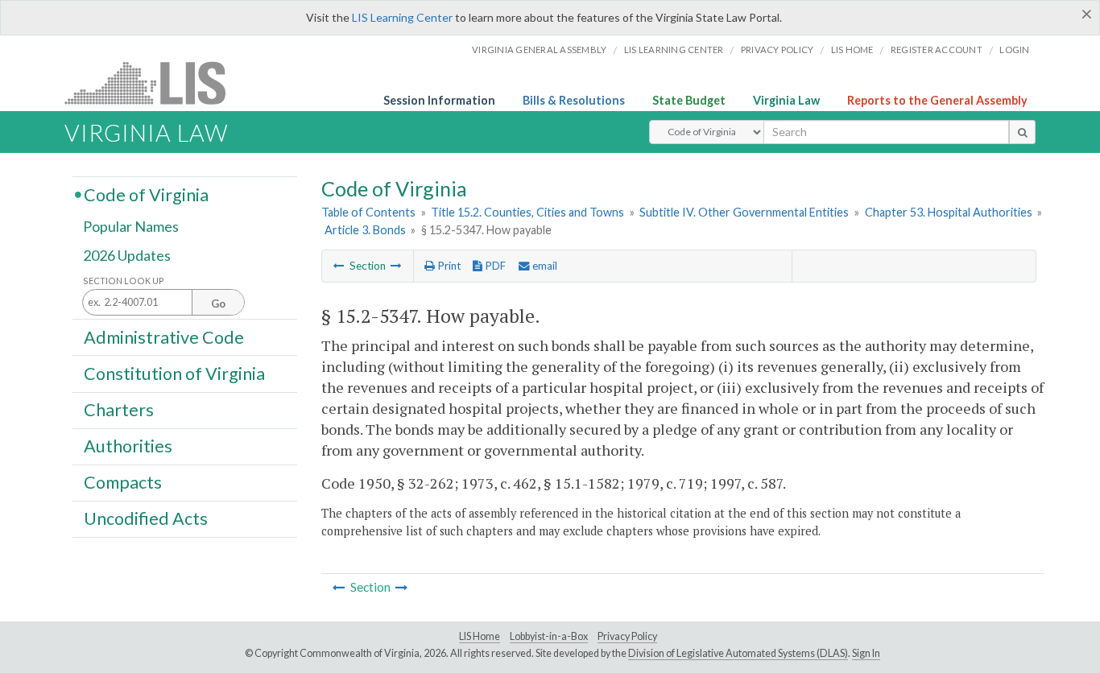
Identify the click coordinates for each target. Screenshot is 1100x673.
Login (1014, 49)
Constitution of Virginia (174, 372)
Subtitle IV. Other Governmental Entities (744, 212)
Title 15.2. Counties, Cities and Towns (527, 212)
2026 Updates (127, 255)
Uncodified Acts (146, 518)
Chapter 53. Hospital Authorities (948, 212)
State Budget (689, 100)
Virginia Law (786, 100)
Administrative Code (164, 336)
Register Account (936, 49)
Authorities (128, 446)
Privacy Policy (777, 49)
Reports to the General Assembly (937, 100)
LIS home (852, 49)
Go (218, 303)
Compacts (123, 482)
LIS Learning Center (402, 17)
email (543, 265)
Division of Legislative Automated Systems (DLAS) (738, 653)
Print (448, 265)
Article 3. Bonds (365, 230)
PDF (494, 265)
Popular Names (131, 227)
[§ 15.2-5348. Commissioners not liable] (396, 265)
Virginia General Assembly (539, 49)
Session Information (439, 100)
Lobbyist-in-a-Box (549, 636)
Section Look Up (123, 280)
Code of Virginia (146, 194)
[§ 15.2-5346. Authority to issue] (339, 265)
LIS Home (479, 636)
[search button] (1022, 132)
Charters (119, 409)
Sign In (866, 653)
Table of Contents (368, 212)
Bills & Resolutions (574, 100)
